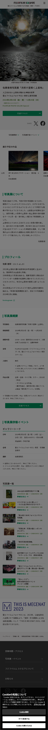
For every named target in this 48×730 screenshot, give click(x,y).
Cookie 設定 (24, 712)
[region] (24, 708)
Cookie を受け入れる (24, 725)
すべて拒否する (24, 719)
